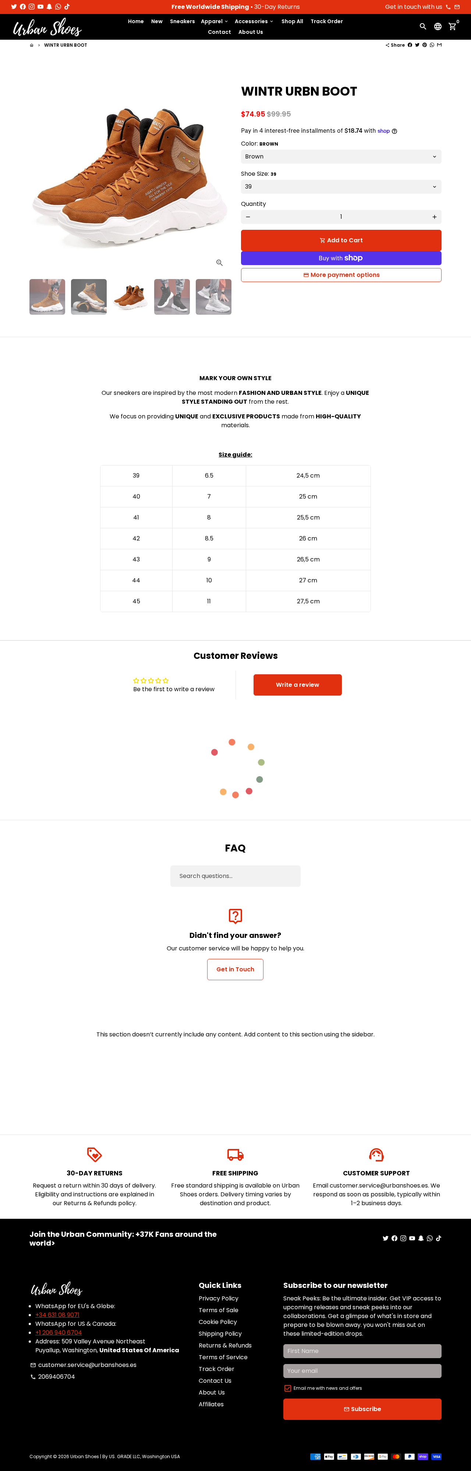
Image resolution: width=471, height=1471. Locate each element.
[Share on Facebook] (410, 45)
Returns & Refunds (225, 1345)
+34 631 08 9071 (57, 1315)
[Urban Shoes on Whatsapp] (58, 7)
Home (136, 21)
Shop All (292, 21)
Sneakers (182, 21)
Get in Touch (235, 969)
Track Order (327, 21)
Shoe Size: (258, 173)
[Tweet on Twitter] (417, 45)
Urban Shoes (84, 1456)
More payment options (345, 275)
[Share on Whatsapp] (432, 45)
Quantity (253, 204)
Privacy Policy (218, 1298)
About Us (250, 32)
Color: (259, 143)
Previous (39, 173)
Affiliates (211, 1404)
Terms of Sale (218, 1310)
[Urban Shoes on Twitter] (14, 7)
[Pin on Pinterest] (424, 45)
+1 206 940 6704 (58, 1332)
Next (220, 173)
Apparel (215, 21)
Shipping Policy (220, 1333)
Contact (219, 32)
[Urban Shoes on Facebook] (23, 7)
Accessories (254, 21)
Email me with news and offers (328, 1388)
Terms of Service (223, 1357)
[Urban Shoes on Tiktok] (67, 7)
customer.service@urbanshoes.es (83, 1365)
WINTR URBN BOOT (65, 45)
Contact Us (215, 1381)
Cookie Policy (218, 1322)
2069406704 (52, 1376)
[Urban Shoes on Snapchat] (49, 7)
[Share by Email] (439, 45)
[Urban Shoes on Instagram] (32, 7)
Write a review (297, 685)
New (157, 21)
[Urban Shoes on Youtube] (40, 7)
